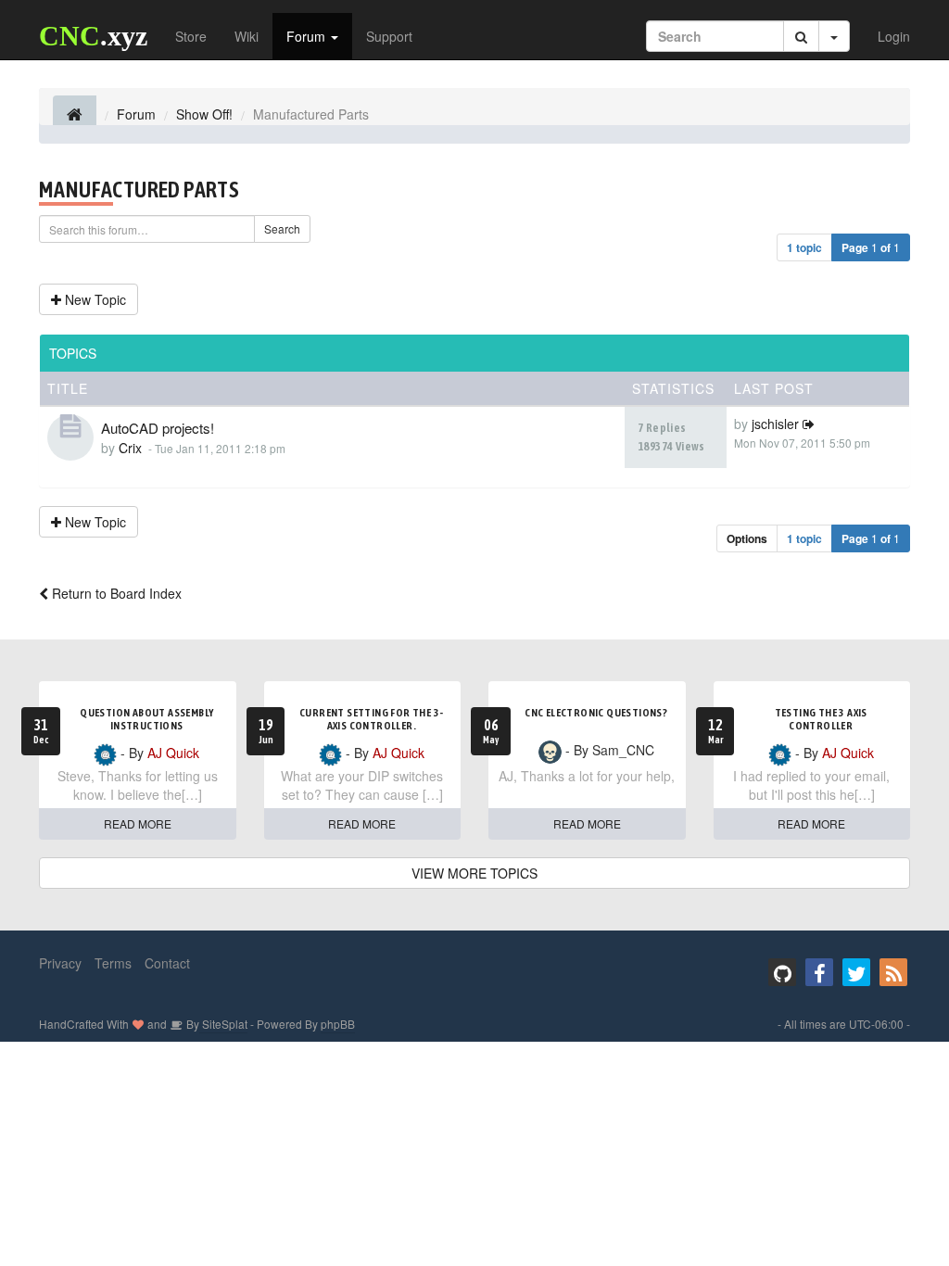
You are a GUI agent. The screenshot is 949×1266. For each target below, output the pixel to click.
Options (747, 538)
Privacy (60, 963)
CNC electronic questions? (596, 712)
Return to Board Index (115, 593)
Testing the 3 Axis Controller (821, 719)
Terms (113, 963)
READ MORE (137, 823)
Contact (167, 963)
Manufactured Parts (139, 189)
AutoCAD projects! (157, 427)
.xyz (93, 35)
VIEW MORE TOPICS (474, 873)
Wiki (246, 36)
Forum (307, 36)
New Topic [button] (93, 299)
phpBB (338, 1024)
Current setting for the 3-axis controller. (371, 719)
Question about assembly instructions (146, 719)
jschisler (775, 423)
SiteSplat (223, 1024)
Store (191, 36)
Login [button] (894, 36)
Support (389, 36)
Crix (130, 447)
